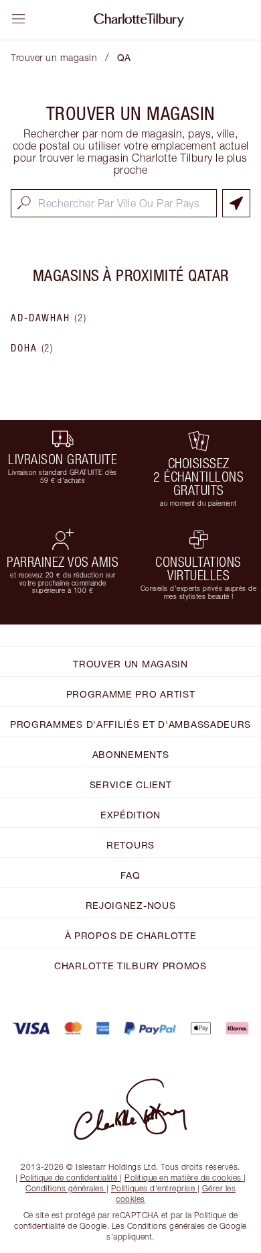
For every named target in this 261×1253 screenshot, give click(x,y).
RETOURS (130, 845)
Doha (32, 348)
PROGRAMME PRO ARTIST (130, 694)
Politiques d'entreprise (153, 1188)
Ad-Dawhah (49, 318)
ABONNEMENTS (130, 754)
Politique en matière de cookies (183, 1178)
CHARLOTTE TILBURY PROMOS (130, 965)
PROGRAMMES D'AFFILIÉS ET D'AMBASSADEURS (130, 724)
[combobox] (114, 203)
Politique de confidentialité (69, 1178)
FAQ (130, 875)
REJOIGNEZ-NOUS (131, 905)
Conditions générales (64, 1188)
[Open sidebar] (19, 19)
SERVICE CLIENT (131, 784)
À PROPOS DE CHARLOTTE (131, 935)
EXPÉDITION (130, 814)
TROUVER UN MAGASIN (130, 663)
